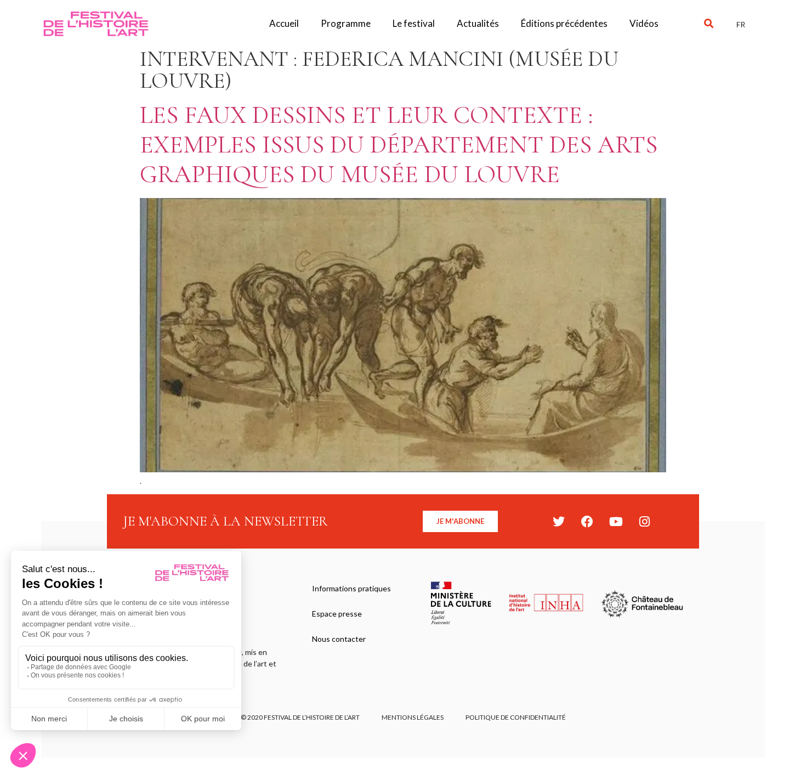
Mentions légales (413, 717)
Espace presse (337, 613)
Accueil (284, 23)
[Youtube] (616, 522)
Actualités (478, 23)
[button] (709, 24)
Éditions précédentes (564, 23)
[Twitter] (559, 522)
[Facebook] (587, 522)
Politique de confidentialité (516, 717)
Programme (346, 23)
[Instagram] (644, 522)
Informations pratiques (351, 588)
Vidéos (644, 23)
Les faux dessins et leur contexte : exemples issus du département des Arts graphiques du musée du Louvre (398, 144)
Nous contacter (339, 638)
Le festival (414, 23)
